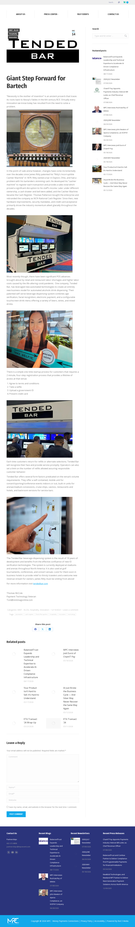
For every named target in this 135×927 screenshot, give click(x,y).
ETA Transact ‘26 (70, 721)
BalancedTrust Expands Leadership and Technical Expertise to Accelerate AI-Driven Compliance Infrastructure (31, 663)
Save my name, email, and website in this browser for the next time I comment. (43, 807)
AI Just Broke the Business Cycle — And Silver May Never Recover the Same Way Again (70, 698)
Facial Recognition (42, 614)
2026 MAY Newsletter (111, 158)
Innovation (13, 37)
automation (19, 614)
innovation (62, 614)
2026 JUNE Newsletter (111, 120)
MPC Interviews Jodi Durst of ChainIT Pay (71, 653)
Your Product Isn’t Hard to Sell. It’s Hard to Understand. (31, 693)
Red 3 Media (123, 921)
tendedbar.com (40, 583)
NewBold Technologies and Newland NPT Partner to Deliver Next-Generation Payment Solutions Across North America (115, 879)
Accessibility (100, 921)
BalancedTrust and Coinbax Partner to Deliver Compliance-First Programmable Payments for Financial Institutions (115, 860)
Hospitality (13, 34)
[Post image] (14, 654)
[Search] (119, 2)
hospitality (53, 614)
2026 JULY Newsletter (111, 79)
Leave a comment (70, 610)
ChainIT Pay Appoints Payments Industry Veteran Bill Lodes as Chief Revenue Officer (115, 93)
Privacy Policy (86, 921)
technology (71, 614)
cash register (29, 614)
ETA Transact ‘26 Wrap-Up (30, 721)
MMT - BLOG (13, 30)
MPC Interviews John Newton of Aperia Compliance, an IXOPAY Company (115, 132)
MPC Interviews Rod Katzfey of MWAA (115, 109)
